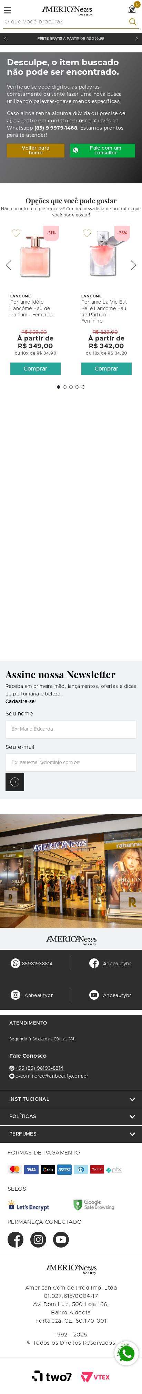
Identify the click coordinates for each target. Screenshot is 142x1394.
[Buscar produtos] (134, 22)
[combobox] (71, 22)
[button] (35, 369)
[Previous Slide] (5, 38)
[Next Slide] (137, 38)
